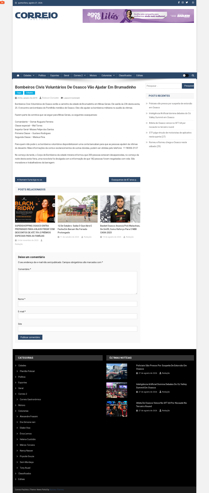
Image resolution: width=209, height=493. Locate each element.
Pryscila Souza (27, 456)
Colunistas (107, 75)
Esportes (54, 75)
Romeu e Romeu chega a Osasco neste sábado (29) (168, 144)
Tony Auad (25, 468)
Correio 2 (78, 75)
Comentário (24, 269)
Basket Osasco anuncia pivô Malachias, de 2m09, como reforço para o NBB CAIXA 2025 (120, 229)
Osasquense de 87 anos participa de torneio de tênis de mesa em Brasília (125, 180)
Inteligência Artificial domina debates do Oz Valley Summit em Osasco (170, 115)
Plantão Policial (27, 371)
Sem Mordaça (27, 462)
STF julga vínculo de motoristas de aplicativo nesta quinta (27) (170, 134)
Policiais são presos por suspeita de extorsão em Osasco (170, 105)
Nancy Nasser (26, 450)
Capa (19, 93)
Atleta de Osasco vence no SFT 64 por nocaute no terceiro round (167, 125)
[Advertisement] (104, 49)
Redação (19, 244)
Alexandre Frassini (29, 416)
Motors (93, 75)
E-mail (22, 311)
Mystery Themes (57, 490)
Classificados (125, 75)
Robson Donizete (50, 98)
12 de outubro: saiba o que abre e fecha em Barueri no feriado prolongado (75, 229)
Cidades (27, 75)
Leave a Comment (72, 98)
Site (20, 324)
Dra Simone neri (27, 422)
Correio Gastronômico (30, 399)
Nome (21, 299)
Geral (66, 75)
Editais (139, 75)
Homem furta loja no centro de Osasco (32, 180)
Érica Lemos (26, 433)
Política (42, 75)
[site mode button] (186, 75)
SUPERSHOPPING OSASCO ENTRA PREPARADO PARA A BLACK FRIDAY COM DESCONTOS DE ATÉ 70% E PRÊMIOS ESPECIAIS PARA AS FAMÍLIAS (35, 231)
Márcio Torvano (27, 445)
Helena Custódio (28, 439)
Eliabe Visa (25, 428)
